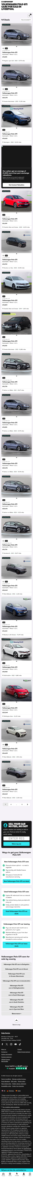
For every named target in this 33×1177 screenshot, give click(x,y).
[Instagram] (11, 1045)
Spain (19, 1090)
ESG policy (14, 1081)
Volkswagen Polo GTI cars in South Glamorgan (16, 994)
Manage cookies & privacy (19, 1079)
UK (4, 1090)
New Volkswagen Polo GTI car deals (16, 881)
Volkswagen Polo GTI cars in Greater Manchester (16, 975)
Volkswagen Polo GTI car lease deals (16, 945)
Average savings (5, 1109)
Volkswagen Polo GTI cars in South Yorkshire (16, 1001)
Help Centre (5, 1033)
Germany (11, 1090)
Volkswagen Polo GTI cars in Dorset (16, 969)
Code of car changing (18, 1086)
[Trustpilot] (16, 1068)
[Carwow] (7, 1)
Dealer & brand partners (24, 1052)
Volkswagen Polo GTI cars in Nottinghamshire (16, 987)
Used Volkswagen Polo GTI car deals (16, 912)
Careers (20, 1049)
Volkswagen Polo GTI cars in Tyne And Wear (16, 1008)
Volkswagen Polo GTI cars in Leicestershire (16, 981)
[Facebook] (2, 1045)
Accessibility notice (6, 1086)
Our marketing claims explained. (11, 1107)
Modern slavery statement (19, 1083)
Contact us (4, 1052)
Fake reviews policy (6, 1083)
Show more (16, 1013)
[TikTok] (20, 1045)
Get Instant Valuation (16, 185)
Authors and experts (6, 1054)
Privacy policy (21, 1081)
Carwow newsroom (6, 1057)
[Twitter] (7, 1045)
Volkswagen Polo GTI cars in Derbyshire (16, 964)
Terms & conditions (6, 1079)
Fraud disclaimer (5, 1081)
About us (3, 1049)
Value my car (16, 844)
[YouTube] (16, 1045)
